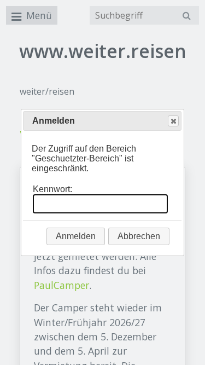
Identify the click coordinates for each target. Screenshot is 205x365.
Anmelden (76, 236)
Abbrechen (139, 236)
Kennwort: (52, 189)
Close (173, 120)
